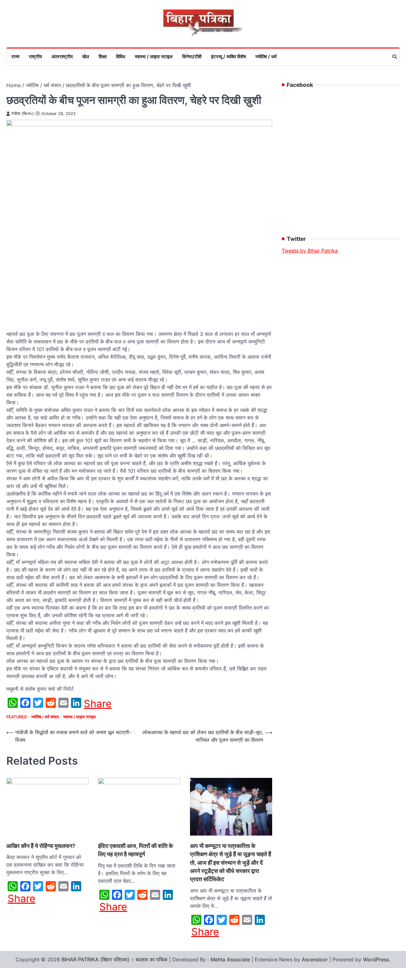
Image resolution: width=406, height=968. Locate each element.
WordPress (376, 959)
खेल (85, 57)
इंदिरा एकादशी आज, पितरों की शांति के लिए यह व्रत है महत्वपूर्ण (135, 850)
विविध (120, 57)
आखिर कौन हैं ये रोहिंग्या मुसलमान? (40, 846)
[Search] (394, 56)
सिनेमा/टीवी (191, 57)
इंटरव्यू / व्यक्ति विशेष (228, 57)
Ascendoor (315, 959)
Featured (16, 717)
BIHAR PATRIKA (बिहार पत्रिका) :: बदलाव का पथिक (114, 959)
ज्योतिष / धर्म (266, 57)
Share (98, 704)
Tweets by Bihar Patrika (310, 250)
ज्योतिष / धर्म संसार (45, 717)
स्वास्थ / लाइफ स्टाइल (154, 57)
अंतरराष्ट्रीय (62, 57)
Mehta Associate (231, 959)
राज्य (15, 57)
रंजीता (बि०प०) (22, 113)
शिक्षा (103, 57)
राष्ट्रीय (35, 57)
